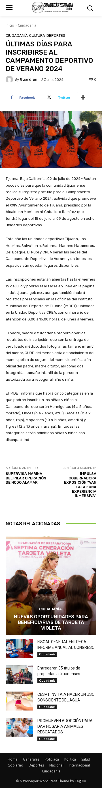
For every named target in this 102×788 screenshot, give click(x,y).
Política (70, 759)
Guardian (28, 79)
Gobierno (15, 765)
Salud (85, 759)
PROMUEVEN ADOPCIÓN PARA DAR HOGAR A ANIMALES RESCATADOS (65, 726)
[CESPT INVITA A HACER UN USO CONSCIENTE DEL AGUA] (19, 701)
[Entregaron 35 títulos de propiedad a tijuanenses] (19, 674)
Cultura (37, 35)
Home (13, 759)
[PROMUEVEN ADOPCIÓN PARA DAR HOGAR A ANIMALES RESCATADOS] (19, 727)
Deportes (55, 35)
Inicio (10, 25)
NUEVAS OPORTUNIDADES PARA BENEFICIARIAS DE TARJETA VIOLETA (51, 622)
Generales (31, 759)
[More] (83, 97)
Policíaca (52, 759)
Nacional (56, 765)
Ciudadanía (27, 25)
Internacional (79, 765)
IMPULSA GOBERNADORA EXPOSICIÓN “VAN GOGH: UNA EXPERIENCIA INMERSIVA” (80, 484)
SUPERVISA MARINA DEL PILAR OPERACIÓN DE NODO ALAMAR (26, 478)
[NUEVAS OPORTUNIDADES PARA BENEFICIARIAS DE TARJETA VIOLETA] (51, 585)
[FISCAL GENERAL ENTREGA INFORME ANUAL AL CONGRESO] (19, 648)
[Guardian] (10, 79)
